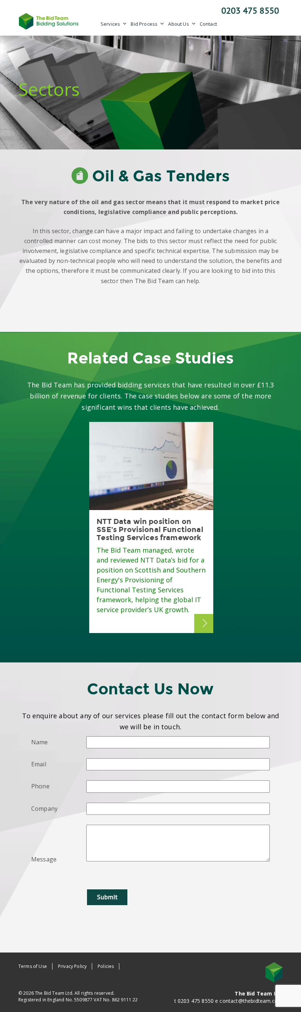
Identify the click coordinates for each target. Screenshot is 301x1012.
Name (39, 742)
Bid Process (144, 24)
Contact (208, 24)
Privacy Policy (72, 966)
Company (44, 809)
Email (38, 764)
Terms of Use (32, 966)
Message (44, 859)
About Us (178, 24)
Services (110, 24)
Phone (40, 786)
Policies (106, 966)
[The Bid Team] (48, 20)
